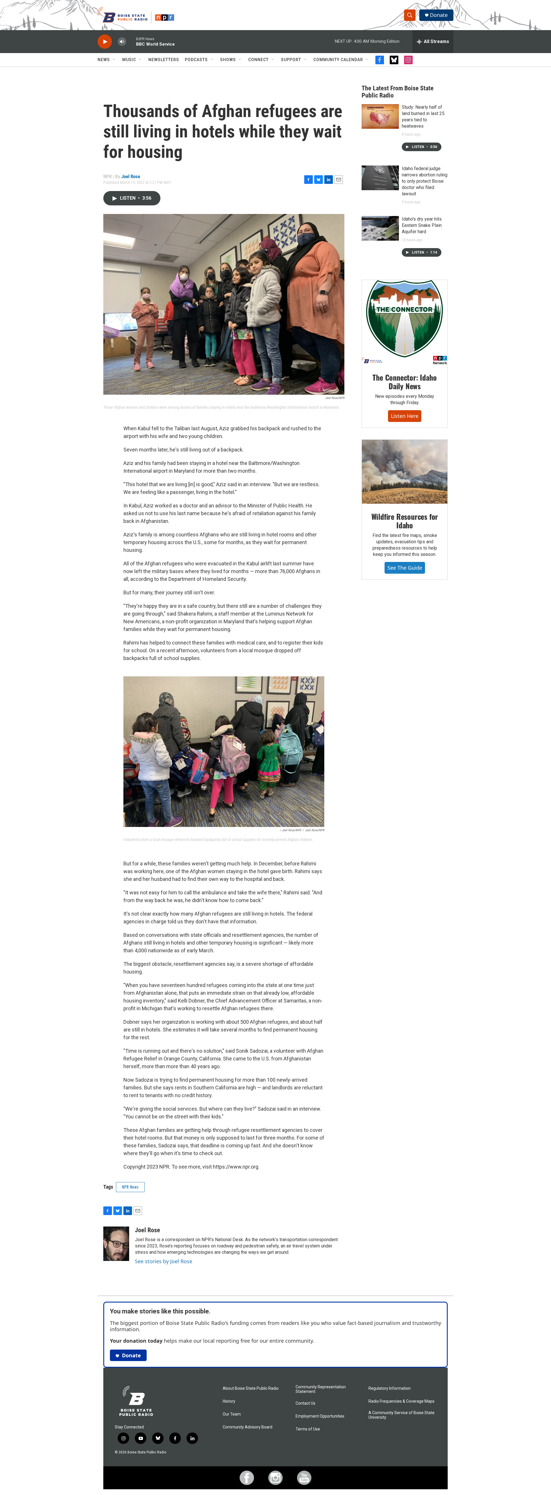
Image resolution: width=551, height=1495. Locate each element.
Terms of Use (308, 1429)
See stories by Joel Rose (163, 1261)
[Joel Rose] (116, 1244)
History (229, 1401)
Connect (258, 59)
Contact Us (305, 1403)
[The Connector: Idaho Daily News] (404, 322)
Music (129, 59)
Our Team (232, 1414)
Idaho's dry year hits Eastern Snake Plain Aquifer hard (422, 225)
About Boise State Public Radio (251, 1388)
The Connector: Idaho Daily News (404, 382)
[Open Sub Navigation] (114, 59)
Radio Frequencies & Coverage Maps (401, 1401)
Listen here (404, 415)
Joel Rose (130, 176)
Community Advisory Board (247, 1427)
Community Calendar (338, 59)
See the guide (404, 567)
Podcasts (196, 59)
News (104, 59)
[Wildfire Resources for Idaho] (404, 472)
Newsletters (163, 59)
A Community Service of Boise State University (401, 1415)
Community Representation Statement (321, 1389)
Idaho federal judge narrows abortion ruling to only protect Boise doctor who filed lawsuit (424, 181)
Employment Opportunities (320, 1416)
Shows (228, 59)
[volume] (122, 41)
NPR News (130, 1187)
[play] (104, 41)
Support (291, 59)
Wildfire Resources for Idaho (404, 521)
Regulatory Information (389, 1388)
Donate (439, 15)
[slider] (131, 41)
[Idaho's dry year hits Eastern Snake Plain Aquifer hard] (380, 228)
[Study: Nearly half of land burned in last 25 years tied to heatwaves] (380, 116)
